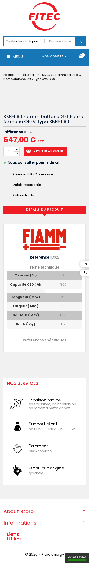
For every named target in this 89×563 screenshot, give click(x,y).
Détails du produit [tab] (44, 209)
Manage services (77, 556)
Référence (13, 132)
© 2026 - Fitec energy (44, 554)
